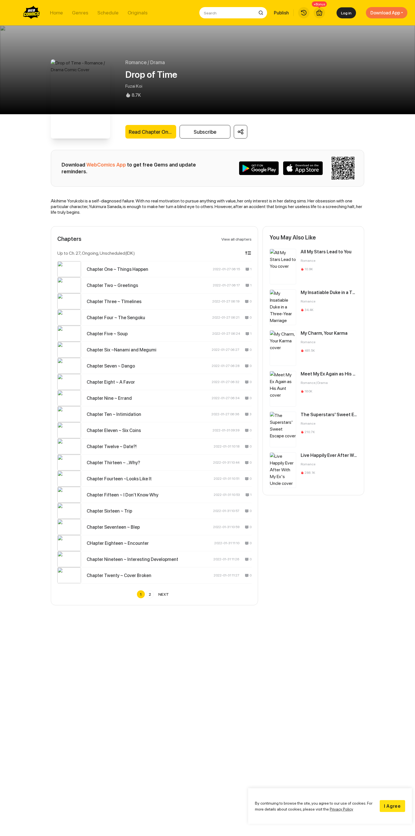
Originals (138, 12)
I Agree (392, 806)
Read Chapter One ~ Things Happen (152, 132)
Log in (346, 12)
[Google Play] (259, 168)
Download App (385, 12)
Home (56, 12)
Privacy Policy (341, 809)
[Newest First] (248, 253)
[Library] (303, 12)
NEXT (163, 594)
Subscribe (205, 132)
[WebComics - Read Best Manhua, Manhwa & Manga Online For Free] (31, 12)
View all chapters (236, 239)
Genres (80, 12)
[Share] (240, 132)
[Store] (319, 12)
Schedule (108, 12)
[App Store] (303, 168)
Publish (281, 12)
